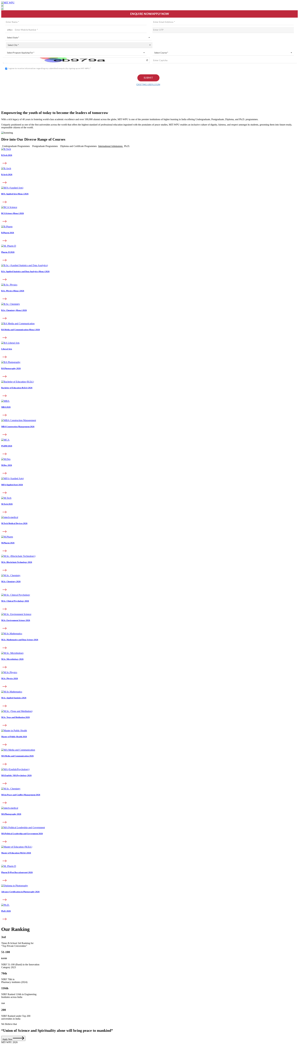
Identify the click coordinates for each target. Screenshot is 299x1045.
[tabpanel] (149, 274)
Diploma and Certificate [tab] (78, 146)
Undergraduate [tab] (16, 146)
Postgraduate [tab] (45, 146)
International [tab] (110, 146)
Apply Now (7, 1039)
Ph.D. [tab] (127, 146)
